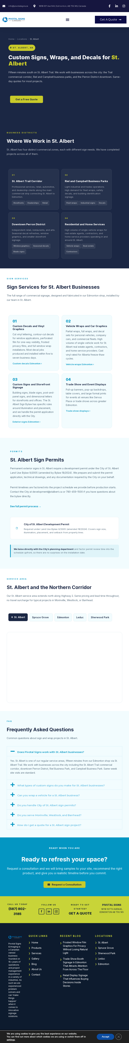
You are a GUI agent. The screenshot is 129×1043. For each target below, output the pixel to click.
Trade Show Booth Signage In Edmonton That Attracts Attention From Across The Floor (75, 964)
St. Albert (103, 942)
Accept (105, 1036)
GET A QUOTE (80, 913)
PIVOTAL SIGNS (111, 904)
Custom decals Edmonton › (27, 363)
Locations (22, 39)
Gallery (35, 958)
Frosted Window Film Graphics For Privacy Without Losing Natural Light (75, 947)
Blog (34, 964)
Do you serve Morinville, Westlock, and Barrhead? (49, 815)
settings (11, 1039)
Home (11, 39)
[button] (67, 20)
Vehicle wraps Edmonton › (80, 364)
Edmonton (63, 617)
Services (36, 953)
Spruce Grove (40, 617)
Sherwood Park (100, 617)
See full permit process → (25, 506)
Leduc (80, 617)
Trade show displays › (78, 410)
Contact (36, 974)
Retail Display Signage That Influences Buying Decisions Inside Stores (75, 980)
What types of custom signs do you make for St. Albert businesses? (61, 785)
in (49, 911)
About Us (37, 969)
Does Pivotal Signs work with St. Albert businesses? (50, 752)
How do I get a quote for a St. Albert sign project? (49, 825)
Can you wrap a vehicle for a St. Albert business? (48, 795)
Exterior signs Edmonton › (26, 421)
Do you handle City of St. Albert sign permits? (46, 805)
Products (36, 947)
